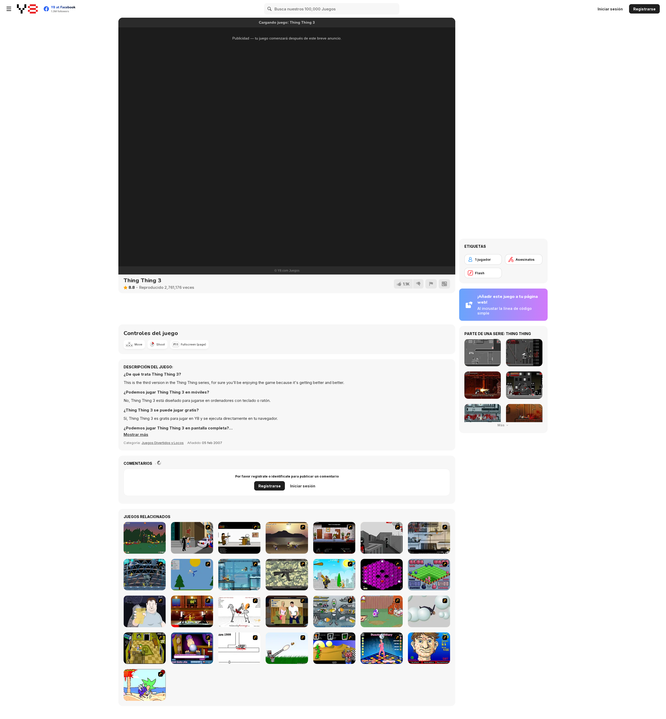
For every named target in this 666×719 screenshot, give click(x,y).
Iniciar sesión (610, 9)
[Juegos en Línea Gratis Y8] (27, 9)
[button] (136, 434)
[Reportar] (431, 284)
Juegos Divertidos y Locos (163, 443)
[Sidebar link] (9, 9)
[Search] (270, 9)
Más (501, 425)
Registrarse (644, 9)
